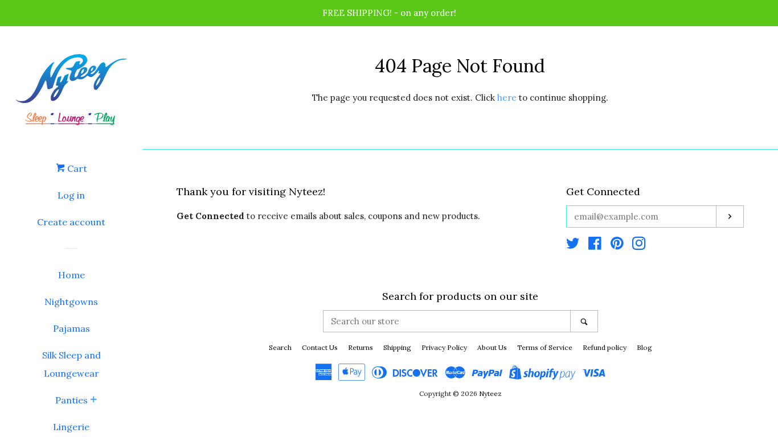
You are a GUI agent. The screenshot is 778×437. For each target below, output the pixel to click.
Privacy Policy (444, 347)
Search (280, 347)
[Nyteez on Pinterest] (617, 245)
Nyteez (490, 393)
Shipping (397, 347)
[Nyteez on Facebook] (595, 245)
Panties (71, 400)
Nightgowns (71, 301)
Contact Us (320, 347)
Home (71, 275)
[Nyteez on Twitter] (573, 245)
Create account (71, 222)
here (507, 97)
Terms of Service (544, 347)
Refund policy (605, 347)
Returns (360, 347)
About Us (492, 347)
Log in (71, 195)
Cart (76, 168)
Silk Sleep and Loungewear (71, 364)
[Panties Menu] (93, 401)
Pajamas (71, 328)
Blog (644, 347)
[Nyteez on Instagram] (639, 245)
